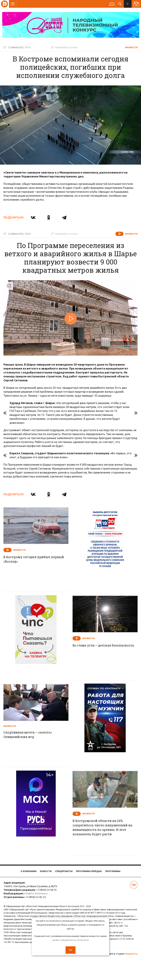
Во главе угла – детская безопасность (103, 645)
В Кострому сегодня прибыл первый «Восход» (33, 559)
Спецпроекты (64, 871)
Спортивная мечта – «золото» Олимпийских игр (27, 734)
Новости (46, 871)
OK (70, 950)
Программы (112, 871)
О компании (28, 871)
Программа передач (89, 871)
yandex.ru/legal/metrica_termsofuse (70, 940)
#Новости (131, 47)
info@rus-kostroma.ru (36, 893)
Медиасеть (131, 953)
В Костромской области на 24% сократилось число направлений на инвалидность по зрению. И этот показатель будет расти (102, 827)
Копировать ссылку (64, 47)
